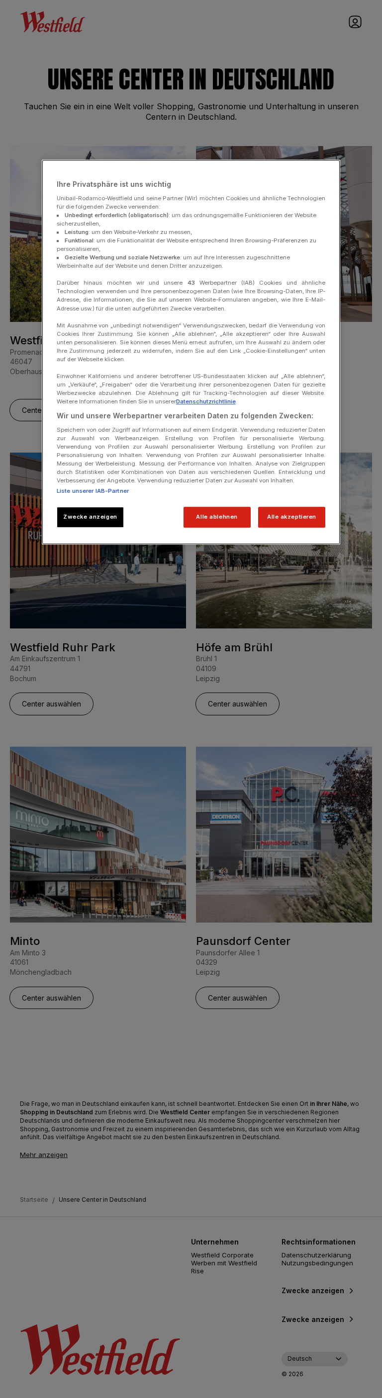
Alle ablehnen (216, 517)
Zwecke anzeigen (90, 517)
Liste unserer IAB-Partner (93, 491)
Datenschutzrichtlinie (206, 401)
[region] (191, 351)
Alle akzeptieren (291, 517)
